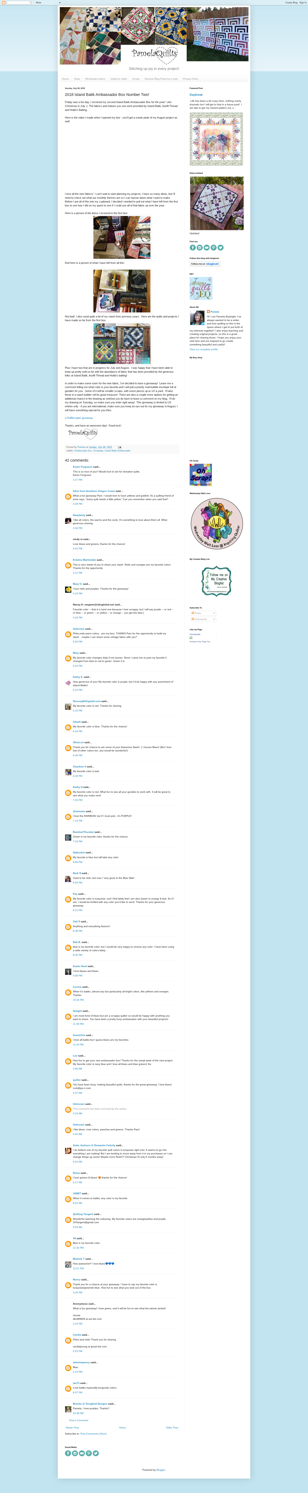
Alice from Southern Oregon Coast (94, 491)
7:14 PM (77, 820)
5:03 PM (77, 1351)
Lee (75, 1055)
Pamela (215, 311)
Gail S (76, 921)
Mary (76, 652)
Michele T (79, 1258)
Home (65, 78)
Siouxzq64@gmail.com (87, 701)
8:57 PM (77, 1392)
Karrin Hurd (80, 966)
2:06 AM (77, 1068)
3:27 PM (77, 479)
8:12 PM (77, 910)
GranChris (79, 1035)
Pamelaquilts (195, 634)
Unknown (78, 628)
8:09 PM (77, 882)
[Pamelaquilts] (191, 638)
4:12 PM (77, 572)
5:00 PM (77, 641)
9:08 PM (77, 975)
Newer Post (72, 1427)
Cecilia (77, 1334)
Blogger (160, 1469)
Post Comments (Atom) (93, 1433)
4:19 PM (77, 593)
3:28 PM (77, 503)
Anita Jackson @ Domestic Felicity (94, 1145)
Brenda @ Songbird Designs (90, 1403)
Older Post (172, 1427)
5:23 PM (77, 1371)
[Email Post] (119, 447)
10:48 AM (78, 1413)
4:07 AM (77, 1092)
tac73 (76, 1383)
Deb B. (77, 942)
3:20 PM (77, 1292)
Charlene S (79, 766)
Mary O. (77, 583)
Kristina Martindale (84, 559)
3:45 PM (77, 528)
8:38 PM (77, 930)
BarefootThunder (83, 832)
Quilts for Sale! (119, 78)
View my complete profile (204, 349)
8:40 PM (77, 955)
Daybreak (196, 94)
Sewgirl (77, 1010)
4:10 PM (77, 1323)
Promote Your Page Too (200, 642)
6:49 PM (77, 776)
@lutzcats (79, 811)
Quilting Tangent (83, 1214)
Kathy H (78, 787)
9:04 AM (77, 1227)
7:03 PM (77, 800)
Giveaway (98, 450)
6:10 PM (77, 689)
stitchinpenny (81, 1362)
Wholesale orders (95, 78)
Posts (197, 613)
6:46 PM (77, 755)
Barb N (77, 873)
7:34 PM (77, 841)
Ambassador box (83, 450)
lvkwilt (77, 721)
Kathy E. (78, 676)
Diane (76, 1172)
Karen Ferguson (83, 466)
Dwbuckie (79, 852)
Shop (77, 78)
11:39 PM (78, 1023)
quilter (77, 1079)
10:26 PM (78, 999)
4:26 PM (77, 617)
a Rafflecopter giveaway (79, 417)
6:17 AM (77, 1182)
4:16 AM (77, 1113)
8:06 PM (77, 862)
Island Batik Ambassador (117, 450)
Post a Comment (78, 1420)
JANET (77, 1193)
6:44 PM (77, 731)
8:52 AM (77, 1203)
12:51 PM (78, 1268)
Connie (77, 986)
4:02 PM (77, 548)
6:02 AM (77, 1161)
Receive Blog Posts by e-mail (161, 78)
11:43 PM (78, 1044)
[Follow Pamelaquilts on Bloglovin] (205, 265)
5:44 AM (77, 1134)
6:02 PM (77, 665)
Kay (75, 893)
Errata (135, 78)
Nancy (77, 1279)
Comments (200, 619)
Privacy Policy (190, 78)
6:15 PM (77, 710)
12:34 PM (78, 1247)
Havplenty (79, 515)
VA (74, 1238)
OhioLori (78, 742)
